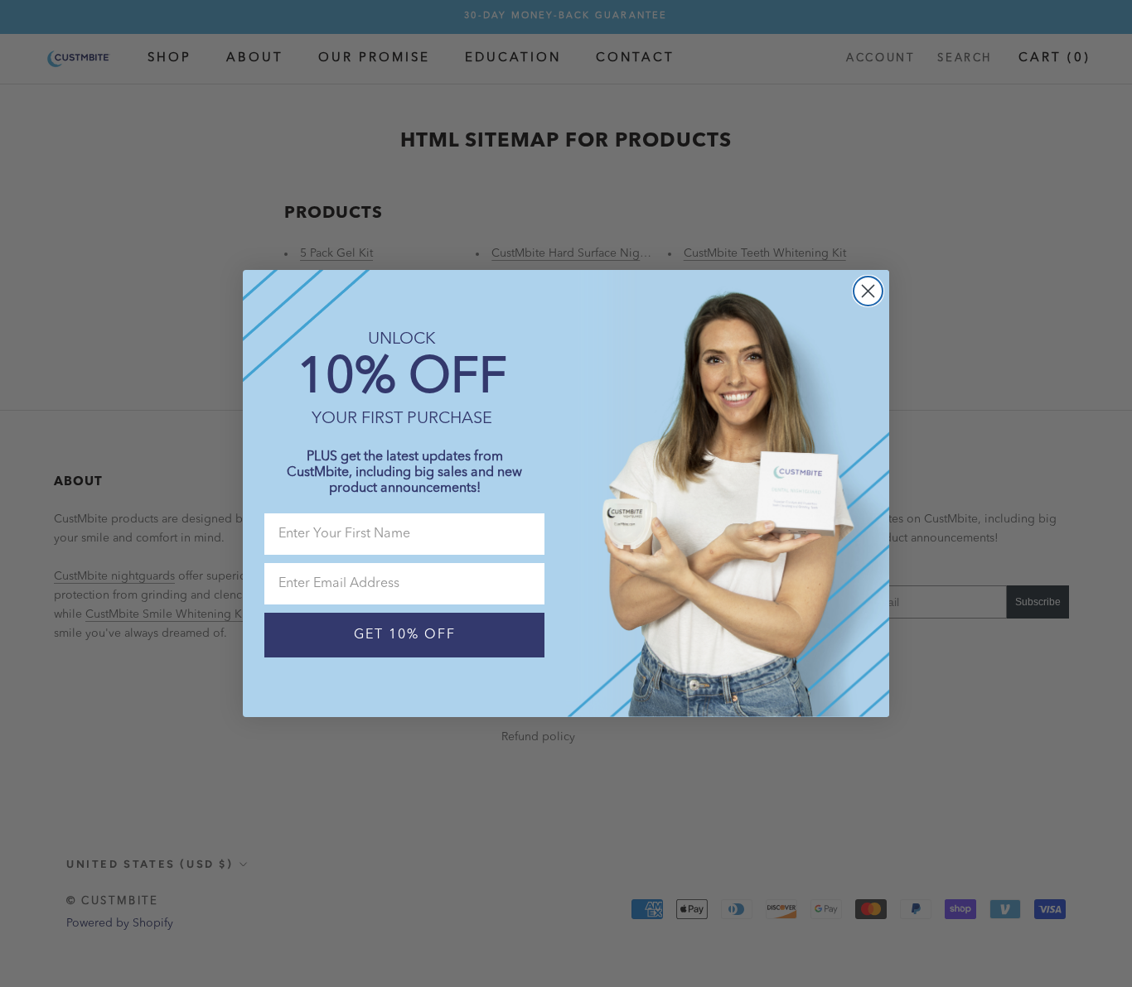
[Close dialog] (868, 291)
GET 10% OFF (405, 635)
